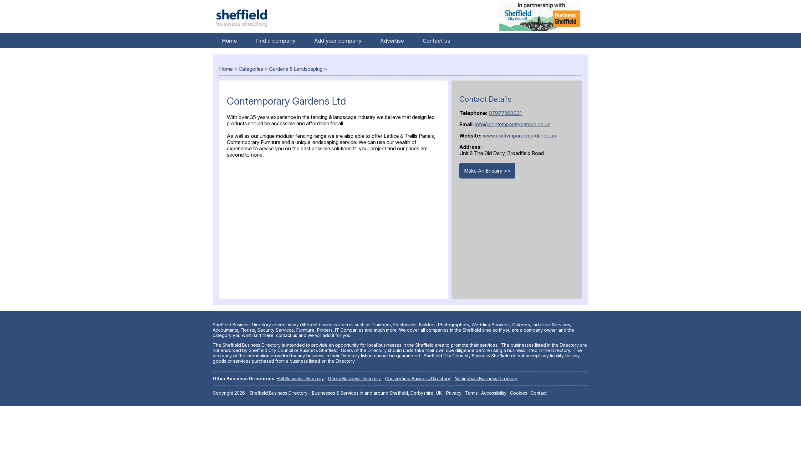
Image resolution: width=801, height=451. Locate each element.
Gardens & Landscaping (296, 69)
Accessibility (494, 393)
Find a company (275, 41)
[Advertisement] (334, 227)
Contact (539, 393)
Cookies (518, 393)
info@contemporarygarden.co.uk (512, 124)
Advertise (392, 41)
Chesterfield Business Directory (417, 378)
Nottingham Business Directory (486, 378)
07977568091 (505, 113)
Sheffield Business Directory (278, 393)
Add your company (337, 41)
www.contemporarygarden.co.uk (520, 135)
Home (229, 41)
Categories (251, 69)
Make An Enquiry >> (487, 171)
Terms (471, 393)
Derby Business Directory (354, 378)
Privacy (454, 393)
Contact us (436, 41)
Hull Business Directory (300, 378)
